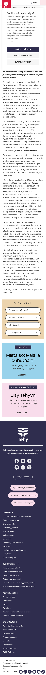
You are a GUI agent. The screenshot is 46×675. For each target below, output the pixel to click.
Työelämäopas (10, 564)
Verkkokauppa (9, 558)
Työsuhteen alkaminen (12, 572)
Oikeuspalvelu (9, 524)
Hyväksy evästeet (23, 49)
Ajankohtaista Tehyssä (18, 310)
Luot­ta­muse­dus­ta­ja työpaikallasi (17, 516)
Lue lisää (22, 375)
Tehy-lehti (7, 554)
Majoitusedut (8, 535)
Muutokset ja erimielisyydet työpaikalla (19, 583)
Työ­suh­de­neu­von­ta (11, 520)
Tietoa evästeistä (10, 660)
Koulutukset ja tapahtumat (14, 550)
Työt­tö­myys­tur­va (10, 528)
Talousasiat (8, 645)
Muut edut (7, 546)
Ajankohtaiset (9, 597)
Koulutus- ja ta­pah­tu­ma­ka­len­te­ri (17, 612)
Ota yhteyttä (9, 622)
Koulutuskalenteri (16, 318)
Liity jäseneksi (15, 325)
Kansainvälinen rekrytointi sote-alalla (19, 587)
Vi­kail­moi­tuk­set (9, 648)
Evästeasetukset (23, 62)
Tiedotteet (7, 601)
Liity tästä (22, 413)
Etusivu (15, 8)
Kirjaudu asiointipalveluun (25, 495)
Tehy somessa (23, 477)
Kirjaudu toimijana (25, 503)
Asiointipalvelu (15, 333)
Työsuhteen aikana (11, 575)
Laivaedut (7, 539)
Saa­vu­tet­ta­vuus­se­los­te (12, 666)
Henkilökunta (8, 633)
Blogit (5, 604)
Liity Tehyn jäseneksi (25, 488)
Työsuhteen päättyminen (13, 579)
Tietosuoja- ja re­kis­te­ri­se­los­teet (15, 663)
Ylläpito (6, 672)
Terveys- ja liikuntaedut (13, 543)
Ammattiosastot (10, 637)
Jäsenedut (8, 513)
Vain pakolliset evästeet (23, 55)
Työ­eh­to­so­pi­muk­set (11, 568)
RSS (4, 669)
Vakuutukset (8, 531)
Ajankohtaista (27, 8)
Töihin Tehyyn (9, 652)
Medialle (6, 641)
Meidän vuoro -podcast (13, 616)
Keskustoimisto (9, 630)
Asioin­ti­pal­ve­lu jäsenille (13, 626)
